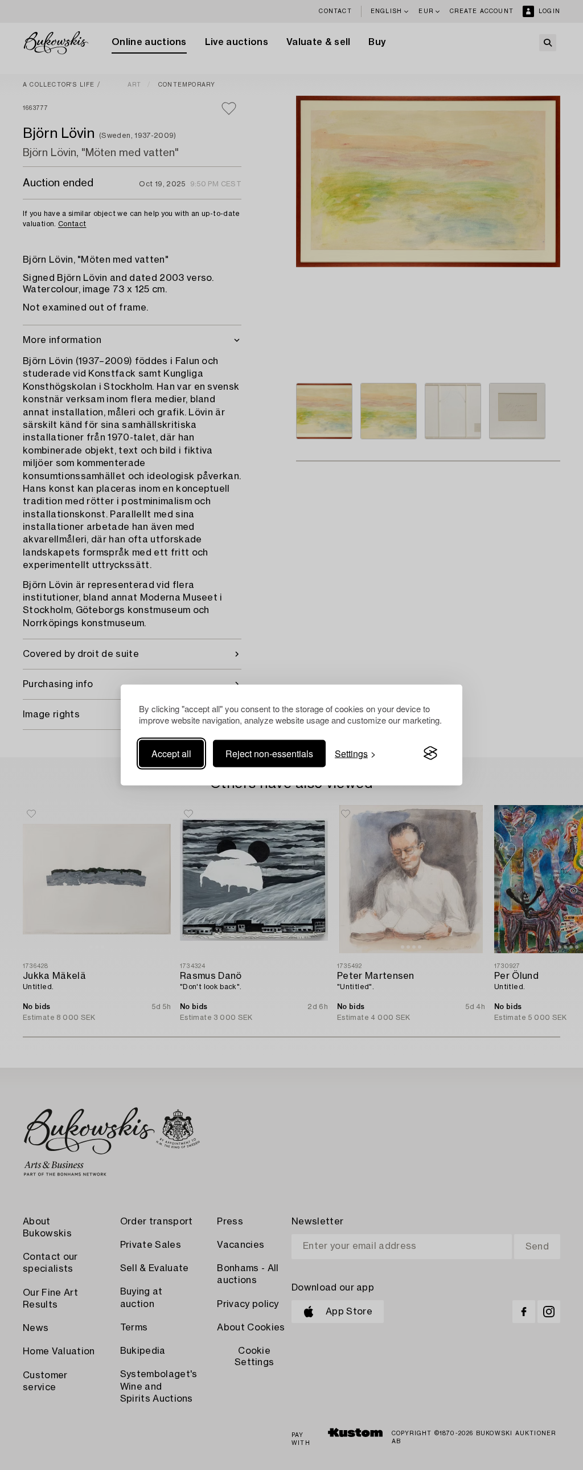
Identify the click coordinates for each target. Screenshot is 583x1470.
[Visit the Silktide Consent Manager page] (430, 753)
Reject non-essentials (269, 753)
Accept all (171, 753)
